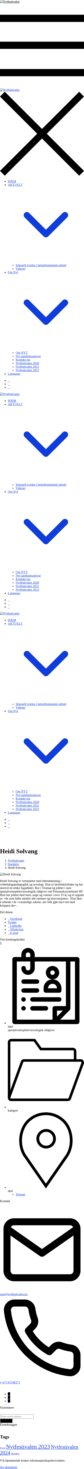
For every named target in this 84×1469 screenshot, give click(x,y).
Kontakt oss (23, 359)
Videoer (20, 268)
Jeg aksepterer (8, 1467)
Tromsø (20, 1194)
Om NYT (22, 352)
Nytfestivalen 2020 (27, 363)
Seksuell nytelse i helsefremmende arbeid (41, 265)
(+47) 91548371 (10, 1382)
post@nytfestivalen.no (14, 1294)
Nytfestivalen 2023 (27, 370)
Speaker (15, 1453)
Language (14, 373)
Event (2, 1448)
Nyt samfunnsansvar (28, 356)
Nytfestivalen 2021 (27, 366)
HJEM (12, 181)
